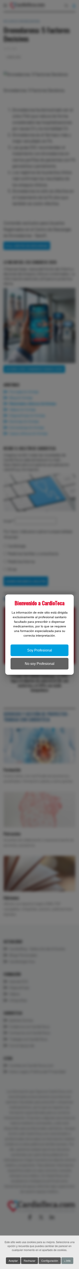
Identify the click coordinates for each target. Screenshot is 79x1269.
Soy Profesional (39, 650)
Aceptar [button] (13, 1260)
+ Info (67, 1260)
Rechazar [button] (29, 1260)
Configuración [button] (49, 1260)
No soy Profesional (39, 664)
